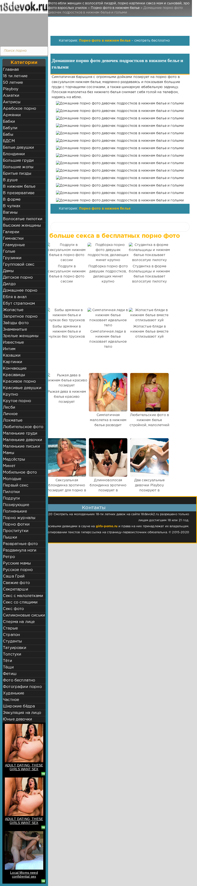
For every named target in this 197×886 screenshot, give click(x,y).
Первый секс (15, 485)
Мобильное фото (20, 472)
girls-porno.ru (106, 526)
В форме (11, 199)
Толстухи (12, 654)
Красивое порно (19, 381)
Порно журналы (19, 518)
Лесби (9, 407)
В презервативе (18, 193)
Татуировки (14, 648)
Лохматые (12, 420)
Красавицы (14, 375)
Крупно (10, 394)
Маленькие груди (20, 433)
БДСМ (9, 141)
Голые (9, 251)
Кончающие (15, 368)
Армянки (12, 115)
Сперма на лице (19, 622)
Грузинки (12, 258)
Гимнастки (13, 238)
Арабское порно (19, 108)
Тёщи (8, 667)
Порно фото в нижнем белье (105, 40)
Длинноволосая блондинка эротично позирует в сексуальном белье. (108, 488)
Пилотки (11, 492)
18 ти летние (15, 76)
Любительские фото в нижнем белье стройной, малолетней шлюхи (149, 423)
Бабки (9, 121)
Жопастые (13, 310)
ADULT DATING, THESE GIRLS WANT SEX (24, 767)
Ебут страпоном (19, 303)
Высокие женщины (22, 225)
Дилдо (9, 284)
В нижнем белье (19, 186)
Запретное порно (20, 316)
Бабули (10, 128)
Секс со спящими (20, 602)
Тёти (7, 661)
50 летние (13, 82)
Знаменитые (15, 329)
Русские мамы (17, 563)
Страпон (11, 635)
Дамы (8, 271)
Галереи (11, 232)
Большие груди (18, 160)
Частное (11, 700)
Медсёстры (14, 459)
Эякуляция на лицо (22, 713)
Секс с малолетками (23, 596)
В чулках (11, 206)
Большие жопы (18, 167)
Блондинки (14, 154)
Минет (9, 466)
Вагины (10, 212)
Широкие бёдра (19, 706)
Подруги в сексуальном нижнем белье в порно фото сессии (67, 274)
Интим (9, 349)
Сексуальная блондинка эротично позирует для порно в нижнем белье (67, 488)
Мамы (8, 453)
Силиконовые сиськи (24, 615)
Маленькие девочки (22, 440)
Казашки (11, 355)
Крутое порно (17, 401)
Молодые (12, 479)
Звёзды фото (16, 323)
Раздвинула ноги (20, 550)
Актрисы (11, 102)
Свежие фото (16, 583)
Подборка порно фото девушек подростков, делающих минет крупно (108, 274)
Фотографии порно (22, 687)
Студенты (12, 641)
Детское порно (18, 277)
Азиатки (11, 95)
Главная (11, 69)
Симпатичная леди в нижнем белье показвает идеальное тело (108, 339)
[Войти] (22, 29)
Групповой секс (18, 264)
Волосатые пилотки (22, 219)
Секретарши (15, 589)
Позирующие (16, 505)
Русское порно (18, 570)
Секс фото (13, 609)
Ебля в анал (15, 297)
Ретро (9, 557)
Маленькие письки (21, 446)
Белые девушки (18, 147)
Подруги (11, 498)
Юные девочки (17, 719)
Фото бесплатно (19, 680)
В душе (10, 180)
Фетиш (10, 674)
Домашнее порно (20, 290)
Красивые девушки (22, 388)
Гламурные (14, 245)
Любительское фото (23, 427)
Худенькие (13, 693)
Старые (10, 628)
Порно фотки (16, 524)
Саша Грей (14, 576)
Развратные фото (20, 544)
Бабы (8, 134)
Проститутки (15, 531)
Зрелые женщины (20, 336)
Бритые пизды (17, 173)
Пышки (10, 537)
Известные (13, 342)
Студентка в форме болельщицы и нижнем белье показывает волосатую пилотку (149, 274)
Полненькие (15, 511)
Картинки (12, 362)
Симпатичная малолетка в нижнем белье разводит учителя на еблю (108, 423)
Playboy (10, 89)
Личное (10, 414)
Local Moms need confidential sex (24, 874)
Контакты (93, 508)
